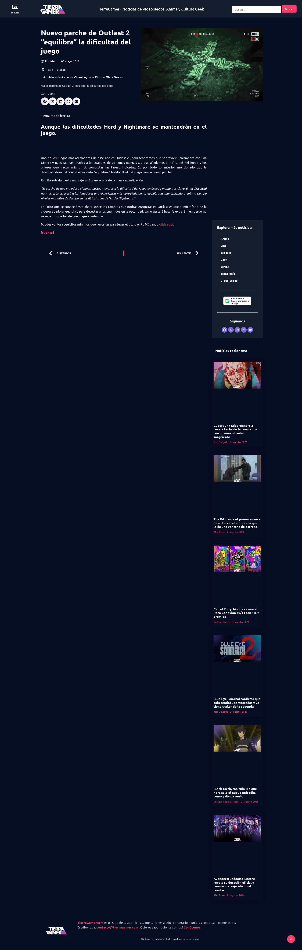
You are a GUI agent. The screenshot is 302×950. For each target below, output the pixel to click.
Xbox (98, 77)
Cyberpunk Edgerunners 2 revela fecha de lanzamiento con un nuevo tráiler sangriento (235, 431)
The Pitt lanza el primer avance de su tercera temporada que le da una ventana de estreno (237, 523)
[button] (45, 101)
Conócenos (192, 927)
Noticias (64, 77)
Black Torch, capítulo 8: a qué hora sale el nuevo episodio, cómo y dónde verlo (235, 792)
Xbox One (112, 77)
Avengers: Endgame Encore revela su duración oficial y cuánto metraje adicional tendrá (234, 884)
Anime (225, 238)
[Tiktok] (244, 330)
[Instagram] (237, 330)
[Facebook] (224, 330)
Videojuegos (82, 77)
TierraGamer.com (90, 922)
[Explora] (15, 7)
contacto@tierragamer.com (117, 927)
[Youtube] (250, 330)
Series (225, 266)
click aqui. (166, 224)
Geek (224, 259)
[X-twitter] (231, 330)
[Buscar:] (256, 9)
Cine (223, 245)
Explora (15, 12)
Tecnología (228, 273)
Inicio (50, 77)
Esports (226, 252)
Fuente (47, 232)
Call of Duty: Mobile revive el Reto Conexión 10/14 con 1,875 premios (237, 612)
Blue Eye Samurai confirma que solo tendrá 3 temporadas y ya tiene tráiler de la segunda (237, 702)
